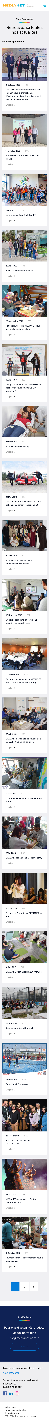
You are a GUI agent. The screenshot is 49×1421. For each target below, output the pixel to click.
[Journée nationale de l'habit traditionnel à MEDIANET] (24, 535)
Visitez (24, 1347)
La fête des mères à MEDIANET (21, 215)
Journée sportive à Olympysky (20, 1028)
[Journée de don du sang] (24, 421)
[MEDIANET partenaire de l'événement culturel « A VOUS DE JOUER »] (24, 713)
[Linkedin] (11, 1393)
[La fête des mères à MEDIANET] (24, 190)
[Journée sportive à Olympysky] (24, 1003)
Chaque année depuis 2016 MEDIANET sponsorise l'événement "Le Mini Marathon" (24, 387)
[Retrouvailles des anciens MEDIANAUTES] (24, 1115)
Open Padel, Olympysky (17, 1084)
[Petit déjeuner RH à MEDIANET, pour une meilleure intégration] (24, 301)
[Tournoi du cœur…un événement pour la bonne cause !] (24, 1233)
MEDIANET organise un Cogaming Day (24, 858)
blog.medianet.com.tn (24, 1338)
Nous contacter (11, 1373)
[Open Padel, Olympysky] (24, 1059)
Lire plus (9, 105)
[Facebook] (5, 1393)
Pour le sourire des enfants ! (19, 270)
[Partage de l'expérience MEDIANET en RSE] (24, 888)
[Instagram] (17, 1393)
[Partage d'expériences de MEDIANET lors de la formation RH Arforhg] (24, 654)
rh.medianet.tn (12, 1413)
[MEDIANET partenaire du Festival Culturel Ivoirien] (24, 1174)
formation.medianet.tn (16, 1410)
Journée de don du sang (17, 446)
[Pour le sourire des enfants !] (24, 245)
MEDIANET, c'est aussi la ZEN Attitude (24, 972)
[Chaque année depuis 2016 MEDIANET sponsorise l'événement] (24, 359)
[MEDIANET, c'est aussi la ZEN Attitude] (24, 947)
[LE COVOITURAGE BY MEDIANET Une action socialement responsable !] (24, 477)
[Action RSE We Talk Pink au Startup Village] (24, 130)
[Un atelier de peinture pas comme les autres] (24, 773)
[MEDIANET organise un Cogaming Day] (24, 832)
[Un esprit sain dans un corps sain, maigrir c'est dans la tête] (24, 594)
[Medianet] (18, 5)
